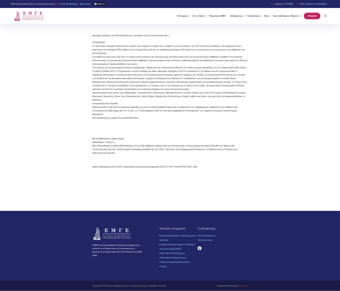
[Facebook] (200, 248)
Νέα (266, 16)
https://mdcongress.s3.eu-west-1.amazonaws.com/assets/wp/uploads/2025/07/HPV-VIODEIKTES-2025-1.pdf (144, 167)
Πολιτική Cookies (205, 240)
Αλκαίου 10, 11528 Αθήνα (316, 4)
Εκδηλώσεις (236, 16)
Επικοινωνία (85, 4)
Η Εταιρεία (182, 16)
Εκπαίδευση (253, 16)
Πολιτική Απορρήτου (207, 236)
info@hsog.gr (71, 4)
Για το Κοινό (199, 16)
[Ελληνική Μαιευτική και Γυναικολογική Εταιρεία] (29, 16)
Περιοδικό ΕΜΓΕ (217, 16)
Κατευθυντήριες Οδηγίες (286, 16)
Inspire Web (243, 286)
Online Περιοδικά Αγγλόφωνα (172, 253)
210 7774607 (288, 4)
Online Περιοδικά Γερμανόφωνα (173, 258)
